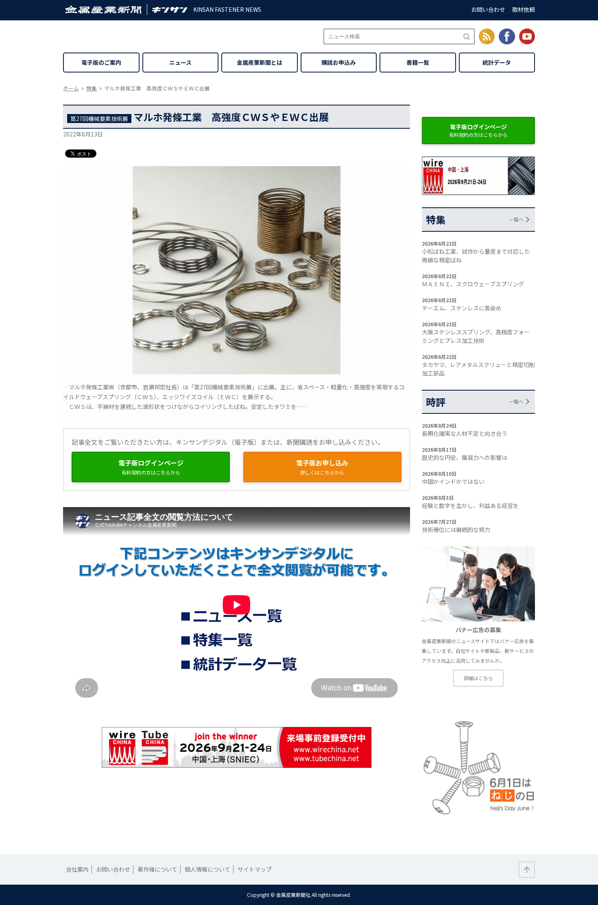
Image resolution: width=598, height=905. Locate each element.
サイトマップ (255, 869)
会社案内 (77, 869)
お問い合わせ (488, 9)
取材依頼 (523, 9)
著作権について (157, 869)
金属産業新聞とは (259, 62)
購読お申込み (338, 62)
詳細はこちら (478, 677)
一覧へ (516, 219)
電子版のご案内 (101, 62)
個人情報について (207, 869)
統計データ (496, 62)
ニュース (180, 62)
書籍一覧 (417, 62)
